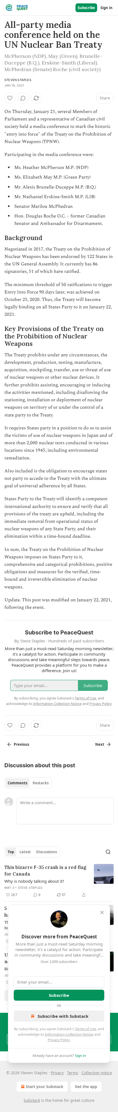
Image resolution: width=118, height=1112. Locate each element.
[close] (102, 912)
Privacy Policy (59, 1039)
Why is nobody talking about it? (34, 881)
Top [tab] (11, 851)
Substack (32, 1100)
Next (99, 744)
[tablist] (28, 782)
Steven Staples (17, 80)
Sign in (106, 7)
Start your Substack (44, 1086)
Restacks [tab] (41, 782)
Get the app (86, 1086)
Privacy (57, 1072)
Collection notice (97, 1072)
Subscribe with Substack (63, 1016)
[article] (59, 881)
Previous (21, 744)
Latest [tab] (25, 851)
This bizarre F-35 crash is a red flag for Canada (45, 870)
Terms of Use (85, 1028)
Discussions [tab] (46, 851)
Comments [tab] (17, 782)
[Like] (9, 98)
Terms (72, 1072)
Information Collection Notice (69, 1034)
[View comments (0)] (23, 98)
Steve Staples (30, 888)
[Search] (108, 851)
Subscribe (86, 7)
